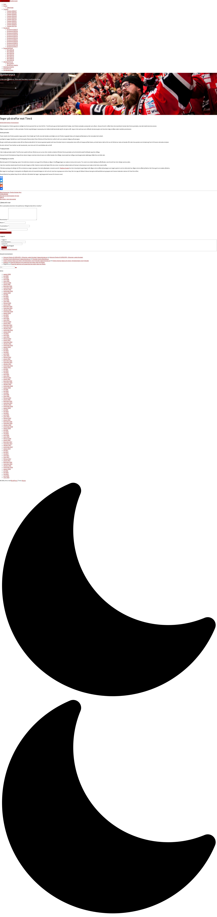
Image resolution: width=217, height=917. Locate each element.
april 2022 (6, 354)
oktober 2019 (7, 405)
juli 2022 (5, 349)
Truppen (5, 9)
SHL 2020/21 (10, 58)
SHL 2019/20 (10, 60)
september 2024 (8, 311)
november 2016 (7, 464)
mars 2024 (6, 320)
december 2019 (7, 401)
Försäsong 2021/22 (12, 38)
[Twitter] (108, 180)
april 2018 (6, 435)
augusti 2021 (7, 367)
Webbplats (3, 229)
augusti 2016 (7, 469)
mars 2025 (6, 301)
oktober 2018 (7, 425)
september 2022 (8, 345)
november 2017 (7, 443)
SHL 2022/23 (10, 55)
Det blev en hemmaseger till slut (9, 195)
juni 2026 (5, 276)
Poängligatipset (8, 48)
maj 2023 (6, 333)
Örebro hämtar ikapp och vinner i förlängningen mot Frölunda (71, 261)
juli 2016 (5, 471)
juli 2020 (5, 389)
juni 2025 (5, 296)
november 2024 (7, 308)
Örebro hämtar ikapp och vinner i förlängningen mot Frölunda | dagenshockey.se (26, 261)
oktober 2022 (7, 344)
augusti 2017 (7, 449)
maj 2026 (6, 277)
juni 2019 (5, 411)
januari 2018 (6, 440)
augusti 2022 (7, 347)
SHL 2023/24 (10, 53)
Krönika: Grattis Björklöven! (41, 259)
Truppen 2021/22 (12, 19)
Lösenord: (4, 244)
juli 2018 (5, 430)
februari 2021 (7, 377)
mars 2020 (6, 396)
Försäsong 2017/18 (12, 45)
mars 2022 (6, 355)
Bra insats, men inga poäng (8, 198)
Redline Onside (64, 168)
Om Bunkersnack (8, 70)
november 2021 (7, 362)
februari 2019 (7, 418)
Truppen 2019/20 (12, 23)
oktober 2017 (7, 445)
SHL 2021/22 (10, 57)
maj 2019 (6, 413)
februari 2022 (7, 357)
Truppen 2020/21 (12, 21)
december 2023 (7, 325)
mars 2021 (6, 376)
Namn (2, 222)
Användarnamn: (6, 242)
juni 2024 (5, 315)
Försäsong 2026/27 (12, 29)
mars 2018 (6, 437)
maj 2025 (6, 298)
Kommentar (4, 219)
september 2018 (8, 427)
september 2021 (8, 366)
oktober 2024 (7, 310)
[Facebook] (108, 177)
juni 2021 (5, 371)
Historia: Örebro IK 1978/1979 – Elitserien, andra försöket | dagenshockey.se (25, 257)
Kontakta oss (7, 68)
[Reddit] (108, 186)
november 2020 (7, 383)
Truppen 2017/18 (12, 26)
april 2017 (6, 455)
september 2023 (8, 330)
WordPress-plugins (12, 65)
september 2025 (8, 291)
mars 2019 (6, 416)
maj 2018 (6, 433)
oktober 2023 (7, 328)
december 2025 (7, 286)
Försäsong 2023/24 (12, 34)
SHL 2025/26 (10, 50)
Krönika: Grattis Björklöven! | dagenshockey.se (16, 259)
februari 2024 (7, 322)
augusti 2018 (7, 428)
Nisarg (24, 480)
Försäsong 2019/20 (12, 41)
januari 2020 (6, 399)
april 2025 (6, 300)
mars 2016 (6, 477)
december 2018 (7, 421)
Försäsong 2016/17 (12, 46)
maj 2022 (6, 352)
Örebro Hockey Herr (15, 192)
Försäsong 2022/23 (12, 36)
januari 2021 (6, 379)
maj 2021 (6, 372)
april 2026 (6, 279)
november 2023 (7, 327)
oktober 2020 (7, 384)
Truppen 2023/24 (12, 16)
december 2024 (7, 306)
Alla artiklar (10, 63)
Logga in (4, 247)
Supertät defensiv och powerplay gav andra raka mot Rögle (28, 262)
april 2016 (6, 476)
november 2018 (7, 423)
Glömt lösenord (12, 249)
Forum (5, 6)
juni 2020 (5, 391)
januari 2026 (6, 284)
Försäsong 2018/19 (12, 43)
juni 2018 (5, 432)
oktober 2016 (7, 466)
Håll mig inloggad (8, 246)
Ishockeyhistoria (8, 62)
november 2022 (7, 342)
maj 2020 (6, 393)
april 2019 (6, 415)
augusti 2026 (7, 274)
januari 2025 (6, 305)
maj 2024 (6, 316)
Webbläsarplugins (8, 67)
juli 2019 (5, 410)
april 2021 (6, 374)
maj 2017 (6, 454)
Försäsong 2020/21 (12, 40)
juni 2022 (5, 350)
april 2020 (6, 394)
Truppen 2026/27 (12, 11)
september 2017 (8, 447)
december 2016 (7, 462)
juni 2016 (5, 472)
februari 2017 (7, 459)
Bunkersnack (13, 1)
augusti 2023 (7, 332)
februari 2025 (7, 303)
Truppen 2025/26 (12, 12)
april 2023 (6, 335)
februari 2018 (7, 438)
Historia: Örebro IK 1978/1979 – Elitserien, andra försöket (66, 257)
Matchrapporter (4, 192)
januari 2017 (6, 460)
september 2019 (8, 406)
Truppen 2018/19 (12, 24)
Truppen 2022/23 (12, 18)
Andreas (9, 122)
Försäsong (6, 28)
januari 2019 (6, 420)
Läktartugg (10, 7)
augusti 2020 (7, 388)
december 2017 (7, 442)
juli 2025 (5, 294)
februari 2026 (7, 283)
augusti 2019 (7, 408)
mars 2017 (6, 457)
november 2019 (7, 403)
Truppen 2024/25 (12, 14)
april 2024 (6, 318)
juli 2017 (5, 450)
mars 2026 (6, 281)
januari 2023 (6, 340)
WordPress (14, 480)
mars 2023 (6, 337)
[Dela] (108, 188)
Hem (4, 4)
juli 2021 (5, 369)
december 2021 (7, 360)
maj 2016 (6, 474)
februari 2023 (7, 338)
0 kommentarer (15, 122)
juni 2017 (5, 452)
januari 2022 (6, 359)
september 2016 (8, 467)
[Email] (108, 183)
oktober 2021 (7, 364)
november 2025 (7, 288)
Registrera (4, 249)
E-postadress (4, 226)
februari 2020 (7, 398)
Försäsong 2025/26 (12, 31)
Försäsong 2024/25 (12, 33)
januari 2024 (6, 323)
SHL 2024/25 (10, 51)
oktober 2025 (7, 289)
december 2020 (7, 381)
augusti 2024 (7, 313)
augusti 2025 (7, 293)
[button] (108, 698)
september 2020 (8, 386)
